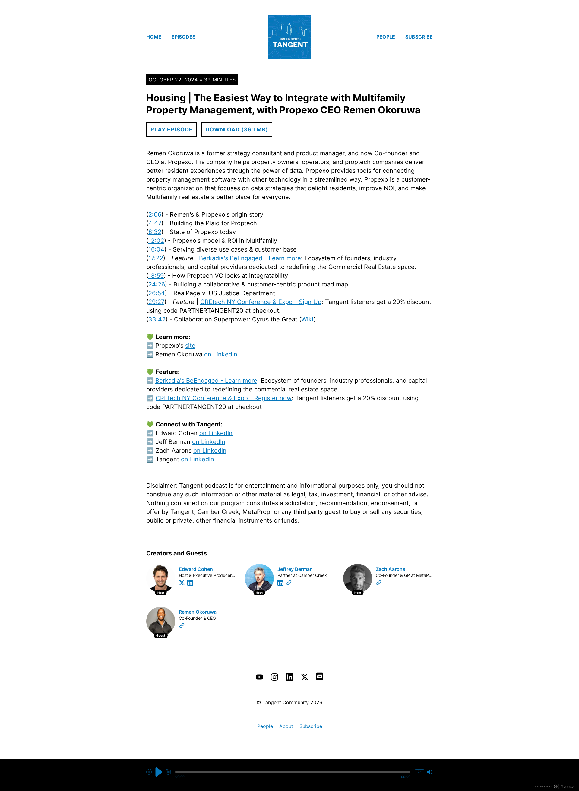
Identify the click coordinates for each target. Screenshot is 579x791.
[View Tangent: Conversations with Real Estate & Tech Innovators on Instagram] (274, 677)
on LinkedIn (220, 354)
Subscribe (419, 37)
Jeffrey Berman (295, 569)
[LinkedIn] (190, 583)
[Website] (289, 583)
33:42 (157, 319)
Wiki (307, 319)
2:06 (154, 214)
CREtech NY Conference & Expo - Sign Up (260, 301)
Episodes (183, 37)
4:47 (154, 223)
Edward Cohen (196, 569)
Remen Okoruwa (198, 612)
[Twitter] (182, 583)
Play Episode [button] (171, 129)
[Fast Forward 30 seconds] (168, 772)
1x (419, 771)
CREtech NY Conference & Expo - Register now (224, 398)
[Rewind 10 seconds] (149, 772)
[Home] (289, 37)
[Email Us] (319, 675)
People (385, 37)
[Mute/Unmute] (429, 772)
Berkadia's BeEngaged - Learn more (250, 258)
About (286, 726)
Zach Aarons (390, 569)
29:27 (156, 301)
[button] (292, 772)
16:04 (156, 249)
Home (153, 37)
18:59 (156, 275)
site (190, 345)
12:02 (156, 240)
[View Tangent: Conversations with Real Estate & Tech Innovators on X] (304, 677)
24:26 (156, 284)
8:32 (154, 232)
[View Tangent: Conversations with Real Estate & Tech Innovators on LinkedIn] (289, 677)
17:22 (155, 258)
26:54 (156, 293)
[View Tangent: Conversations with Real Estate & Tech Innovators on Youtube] (259, 677)
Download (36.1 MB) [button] (236, 129)
